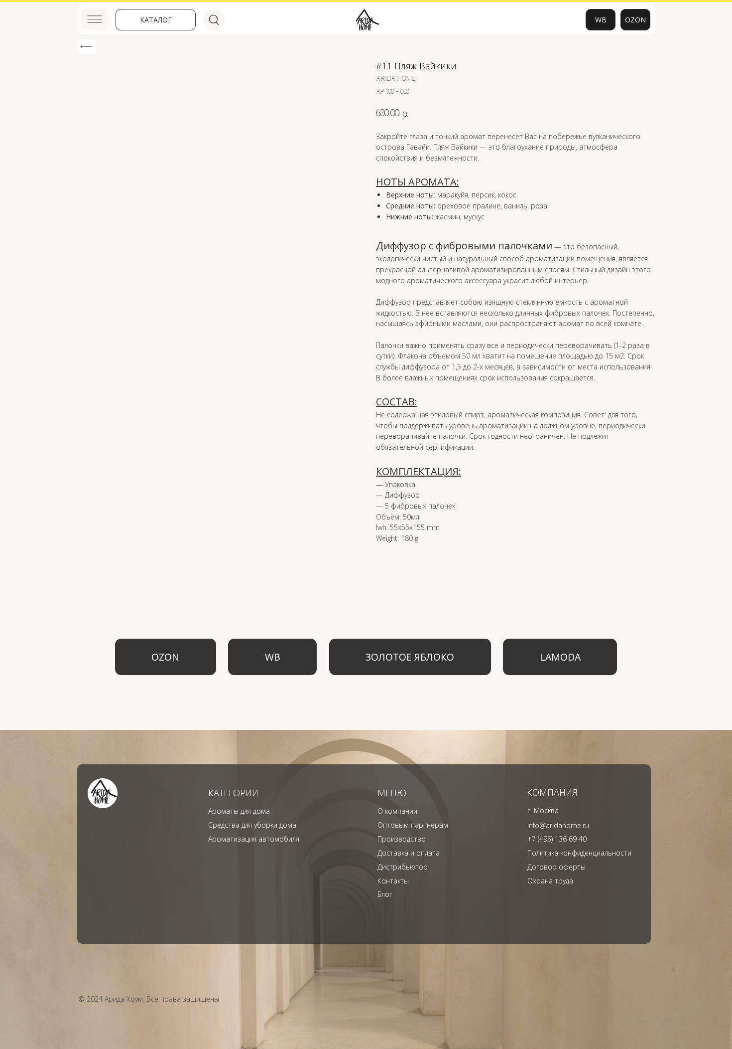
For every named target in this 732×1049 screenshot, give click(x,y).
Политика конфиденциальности (579, 853)
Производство (401, 839)
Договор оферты (556, 867)
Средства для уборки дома (252, 825)
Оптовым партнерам (412, 825)
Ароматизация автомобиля (253, 839)
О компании (397, 811)
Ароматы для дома (239, 811)
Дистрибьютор (402, 867)
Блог (384, 894)
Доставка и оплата (408, 853)
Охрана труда (550, 880)
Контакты (393, 880)
